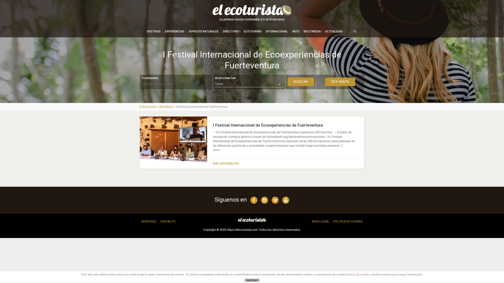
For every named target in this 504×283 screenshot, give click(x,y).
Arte (295, 31)
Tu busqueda (150, 78)
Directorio (231, 31)
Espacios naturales (204, 31)
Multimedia (312, 31)
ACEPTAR (252, 280)
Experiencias (174, 31)
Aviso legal (320, 221)
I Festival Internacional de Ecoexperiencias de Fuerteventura (268, 125)
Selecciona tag (225, 78)
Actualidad (334, 31)
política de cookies (358, 274)
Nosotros (148, 221)
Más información (226, 163)
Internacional (277, 31)
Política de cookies (348, 221)
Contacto (167, 221)
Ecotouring (253, 31)
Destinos (154, 31)
